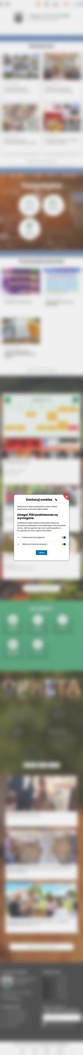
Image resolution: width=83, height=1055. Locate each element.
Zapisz (41, 552)
